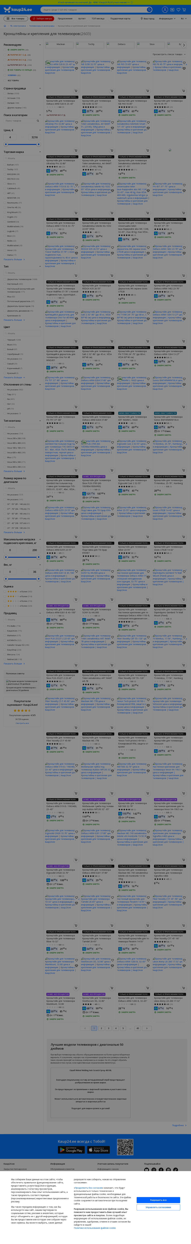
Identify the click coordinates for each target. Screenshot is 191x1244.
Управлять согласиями (158, 1207)
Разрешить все (158, 1200)
